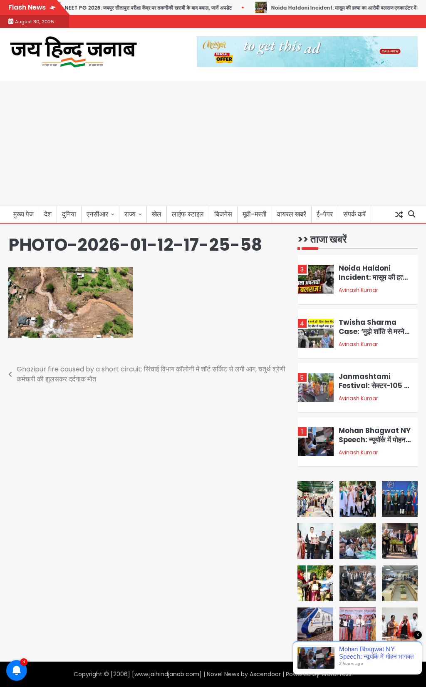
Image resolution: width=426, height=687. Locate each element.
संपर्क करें (354, 214)
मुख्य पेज (23, 214)
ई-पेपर (325, 214)
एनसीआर (97, 214)
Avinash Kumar (358, 290)
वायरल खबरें (291, 214)
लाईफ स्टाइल (188, 214)
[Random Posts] (399, 214)
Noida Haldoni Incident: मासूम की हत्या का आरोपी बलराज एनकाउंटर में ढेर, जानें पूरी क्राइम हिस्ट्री (375, 282)
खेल (156, 214)
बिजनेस (223, 214)
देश (48, 214)
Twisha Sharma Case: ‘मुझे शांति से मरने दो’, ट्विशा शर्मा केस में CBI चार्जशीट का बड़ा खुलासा (373, 336)
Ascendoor (265, 674)
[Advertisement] (213, 143)
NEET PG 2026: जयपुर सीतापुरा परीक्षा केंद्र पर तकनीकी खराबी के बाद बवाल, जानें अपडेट (136, 8)
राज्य (130, 214)
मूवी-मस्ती (255, 214)
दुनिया (69, 214)
